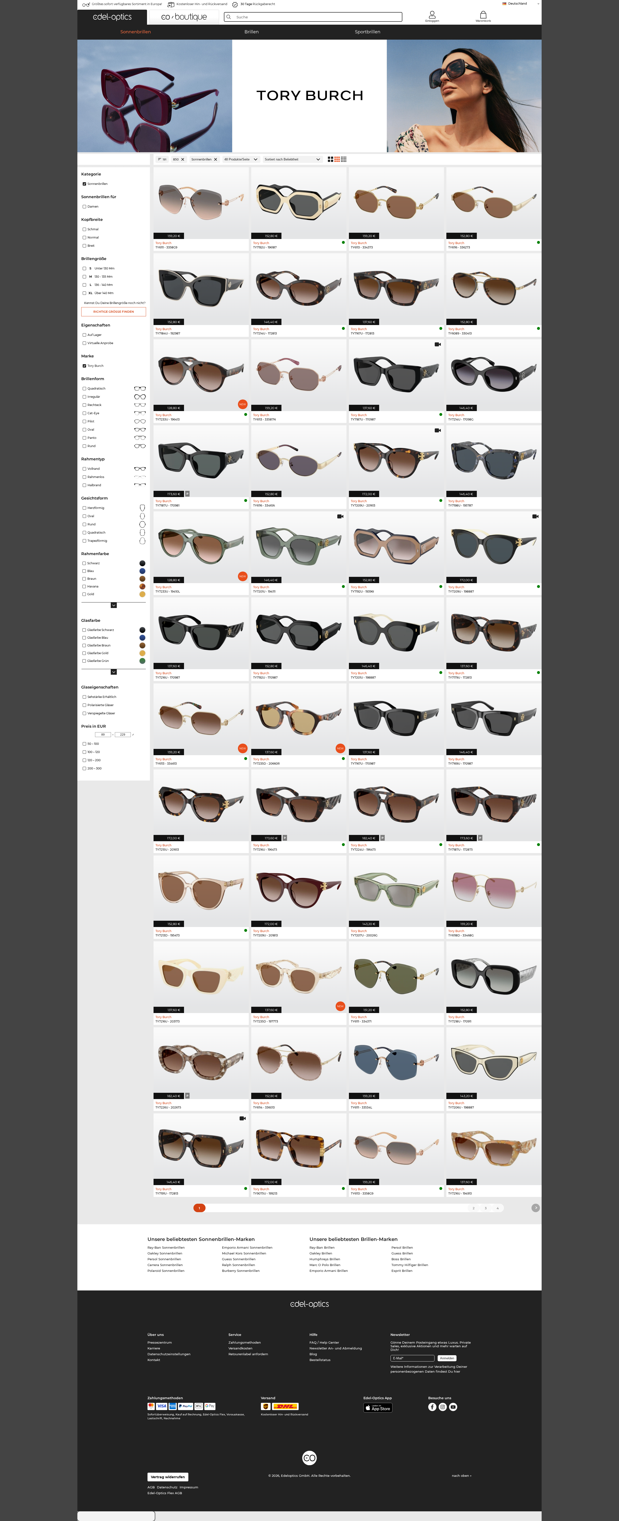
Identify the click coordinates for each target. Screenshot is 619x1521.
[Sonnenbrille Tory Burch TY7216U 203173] (201, 974)
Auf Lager (95, 335)
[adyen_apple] (198, 1406)
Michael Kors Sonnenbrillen (244, 1253)
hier (457, 1371)
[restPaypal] (185, 1406)
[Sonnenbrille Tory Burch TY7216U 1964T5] (298, 802)
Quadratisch (96, 388)
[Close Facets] (113, 159)
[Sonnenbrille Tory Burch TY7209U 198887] (494, 544)
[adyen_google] (210, 1406)
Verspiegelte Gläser (101, 713)
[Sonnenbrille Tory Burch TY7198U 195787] (494, 458)
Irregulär (94, 396)
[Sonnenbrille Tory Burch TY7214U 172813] (298, 286)
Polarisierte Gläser (101, 705)
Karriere (153, 1348)
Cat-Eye (93, 413)
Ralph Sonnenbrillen (238, 1265)
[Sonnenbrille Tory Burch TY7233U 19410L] (201, 544)
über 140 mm (101, 293)
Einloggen (432, 20)
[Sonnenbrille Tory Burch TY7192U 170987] (298, 630)
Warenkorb (483, 20)
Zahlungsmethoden (244, 1342)
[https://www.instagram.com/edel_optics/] (443, 1408)
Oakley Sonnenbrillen (164, 1253)
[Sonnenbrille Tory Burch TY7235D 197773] (298, 974)
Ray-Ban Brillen (322, 1247)
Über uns (155, 1335)
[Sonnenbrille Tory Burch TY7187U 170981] (201, 458)
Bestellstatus (320, 1360)
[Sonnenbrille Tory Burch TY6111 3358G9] (201, 200)
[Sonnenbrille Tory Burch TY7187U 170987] (396, 372)
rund (92, 524)
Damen (93, 206)
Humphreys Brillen (325, 1259)
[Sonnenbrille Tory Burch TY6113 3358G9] (396, 1146)
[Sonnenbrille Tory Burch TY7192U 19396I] (396, 544)
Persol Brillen (402, 1247)
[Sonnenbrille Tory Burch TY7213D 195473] (201, 888)
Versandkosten (240, 1348)
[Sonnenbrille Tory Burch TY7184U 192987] (201, 286)
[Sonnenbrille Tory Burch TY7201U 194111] (298, 544)
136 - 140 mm (102, 285)
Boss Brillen (401, 1259)
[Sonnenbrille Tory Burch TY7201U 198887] (396, 630)
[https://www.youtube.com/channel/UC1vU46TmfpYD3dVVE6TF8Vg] (453, 1408)
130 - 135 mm (101, 276)
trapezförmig (97, 541)
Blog (313, 1354)
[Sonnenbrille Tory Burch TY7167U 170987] (396, 716)
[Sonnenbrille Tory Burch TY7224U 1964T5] (396, 802)
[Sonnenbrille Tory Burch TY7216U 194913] (494, 1146)
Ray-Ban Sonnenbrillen (166, 1247)
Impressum (189, 1487)
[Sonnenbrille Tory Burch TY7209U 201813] (298, 888)
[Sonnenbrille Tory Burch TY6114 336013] (298, 1060)
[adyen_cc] (151, 1406)
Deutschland (517, 3)
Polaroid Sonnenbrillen (165, 1271)
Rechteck (94, 405)
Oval (91, 429)
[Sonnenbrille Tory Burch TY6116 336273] (494, 200)
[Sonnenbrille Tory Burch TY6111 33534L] (396, 1060)
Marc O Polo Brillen (325, 1265)
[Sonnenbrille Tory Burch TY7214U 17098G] (494, 372)
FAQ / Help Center (324, 1342)
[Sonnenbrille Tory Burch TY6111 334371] (396, 974)
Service (234, 1335)
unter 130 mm (102, 268)
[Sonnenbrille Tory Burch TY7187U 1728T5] (494, 802)
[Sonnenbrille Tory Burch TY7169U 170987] (494, 716)
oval (91, 516)
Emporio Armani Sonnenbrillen (247, 1247)
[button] (112, 17)
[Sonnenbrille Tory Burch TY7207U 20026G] (396, 888)
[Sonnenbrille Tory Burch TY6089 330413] (494, 286)
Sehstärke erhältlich (102, 697)
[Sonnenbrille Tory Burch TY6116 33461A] (298, 458)
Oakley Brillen (321, 1253)
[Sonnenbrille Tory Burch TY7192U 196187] (298, 200)
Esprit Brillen (402, 1271)
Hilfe (313, 1335)
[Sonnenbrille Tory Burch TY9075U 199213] (298, 1146)
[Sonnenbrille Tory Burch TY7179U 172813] (494, 630)
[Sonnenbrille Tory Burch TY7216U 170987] (201, 630)
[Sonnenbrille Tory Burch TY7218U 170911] (494, 974)
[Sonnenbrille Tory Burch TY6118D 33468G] (494, 888)
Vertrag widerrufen (168, 1477)
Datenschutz (167, 1487)
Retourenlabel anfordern (248, 1354)
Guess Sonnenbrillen (239, 1259)
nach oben (461, 1476)
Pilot (91, 421)
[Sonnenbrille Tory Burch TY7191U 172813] (201, 1146)
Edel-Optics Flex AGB (164, 1493)
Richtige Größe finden (113, 311)
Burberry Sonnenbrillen (241, 1271)
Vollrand (94, 469)
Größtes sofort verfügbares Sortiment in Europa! (127, 4)
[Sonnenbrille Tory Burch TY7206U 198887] (494, 1060)
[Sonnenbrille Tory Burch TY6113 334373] (396, 200)
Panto (92, 438)
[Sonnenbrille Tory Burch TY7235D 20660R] (298, 716)
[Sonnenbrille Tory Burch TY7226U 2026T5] (201, 1060)
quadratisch (96, 532)
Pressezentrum (159, 1342)
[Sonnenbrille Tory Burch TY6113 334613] (201, 716)
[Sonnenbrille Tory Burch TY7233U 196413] (201, 372)
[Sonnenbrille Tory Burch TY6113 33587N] (298, 372)
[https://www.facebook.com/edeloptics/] (432, 1408)
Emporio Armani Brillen (329, 1271)
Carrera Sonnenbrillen (165, 1265)
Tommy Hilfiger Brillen (409, 1265)
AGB (151, 1487)
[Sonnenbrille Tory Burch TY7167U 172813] (396, 286)
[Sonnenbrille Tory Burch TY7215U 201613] (201, 802)
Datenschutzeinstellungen (169, 1354)
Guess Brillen (402, 1253)
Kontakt (153, 1360)
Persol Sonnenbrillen (164, 1259)
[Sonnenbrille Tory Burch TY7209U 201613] (396, 458)
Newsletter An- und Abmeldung (336, 1348)
